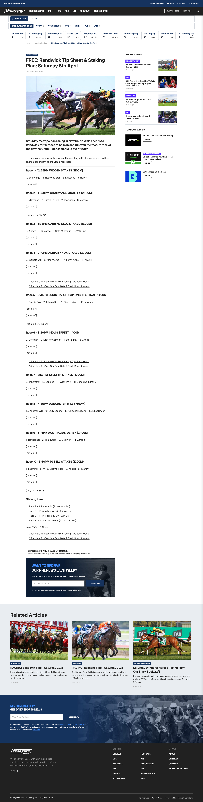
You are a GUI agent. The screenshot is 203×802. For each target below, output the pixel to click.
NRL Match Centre (172, 11)
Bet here (147, 176)
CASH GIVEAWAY (194, 3)
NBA (67, 11)
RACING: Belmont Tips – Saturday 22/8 (97, 667)
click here (36, 730)
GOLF (115, 758)
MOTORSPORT (147, 763)
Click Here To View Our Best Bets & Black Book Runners (59, 286)
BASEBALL (118, 763)
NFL (74, 11)
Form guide (187, 11)
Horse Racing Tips (40, 43)
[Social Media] (11, 771)
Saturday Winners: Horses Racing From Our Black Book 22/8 (159, 669)
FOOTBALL (145, 754)
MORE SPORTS (100, 11)
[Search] (198, 11)
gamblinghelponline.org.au (80, 554)
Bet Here (147, 139)
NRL (49, 11)
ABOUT (172, 754)
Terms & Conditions (185, 798)
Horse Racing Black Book (142, 663)
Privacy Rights (170, 798)
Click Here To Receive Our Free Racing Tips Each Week (59, 281)
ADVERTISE (170, 3)
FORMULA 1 (85, 11)
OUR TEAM (173, 758)
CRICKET (117, 754)
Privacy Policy (78, 724)
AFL (59, 11)
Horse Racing (130, 96)
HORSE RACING (36, 11)
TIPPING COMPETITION (157, 3)
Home (28, 43)
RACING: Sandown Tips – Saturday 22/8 (36, 667)
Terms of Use (65, 724)
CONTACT (173, 763)
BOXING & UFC (119, 778)
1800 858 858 (60, 554)
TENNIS (116, 773)
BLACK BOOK (181, 3)
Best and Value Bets (132, 61)
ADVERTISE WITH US (178, 768)
